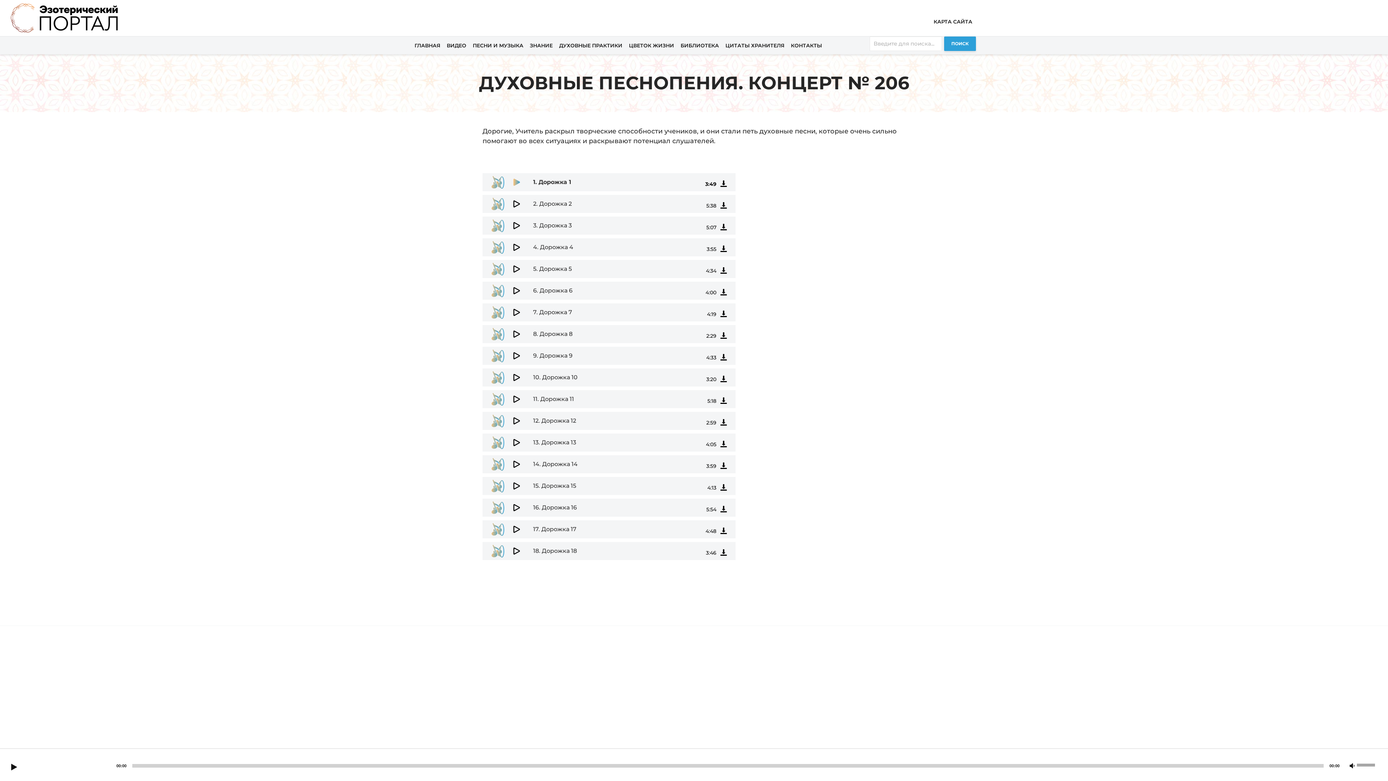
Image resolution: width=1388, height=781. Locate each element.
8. (553, 333)
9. (553, 355)
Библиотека (700, 45)
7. (552, 312)
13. (554, 442)
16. (555, 507)
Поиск (960, 43)
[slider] (1367, 764)
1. (552, 182)
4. (553, 247)
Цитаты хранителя (754, 45)
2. (552, 203)
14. (555, 464)
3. (552, 225)
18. (555, 550)
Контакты (806, 45)
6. (553, 290)
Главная (427, 45)
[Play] (14, 767)
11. (553, 399)
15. (554, 485)
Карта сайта (953, 21)
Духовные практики (590, 45)
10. (555, 377)
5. (552, 268)
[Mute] (1352, 766)
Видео (456, 45)
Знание (541, 45)
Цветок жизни (651, 45)
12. (554, 420)
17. (555, 529)
